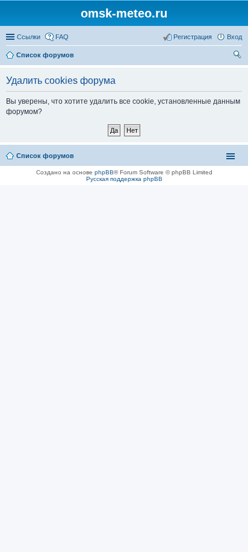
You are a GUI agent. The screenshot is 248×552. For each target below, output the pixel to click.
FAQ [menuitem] (62, 36)
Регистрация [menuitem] (192, 36)
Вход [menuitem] (234, 36)
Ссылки (28, 36)
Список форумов (45, 155)
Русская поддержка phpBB (124, 179)
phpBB (104, 172)
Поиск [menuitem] (238, 56)
